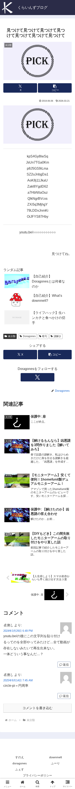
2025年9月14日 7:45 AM (18, 680)
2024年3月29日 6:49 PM (18, 630)
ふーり (55, 763)
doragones (19, 763)
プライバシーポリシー (37, 775)
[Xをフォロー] (37, 377)
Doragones (29, 336)
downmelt (55, 757)
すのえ (19, 757)
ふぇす (19, 769)
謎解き (57, 336)
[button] (55, 88)
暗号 (44, 336)
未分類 (11, 336)
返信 (66, 664)
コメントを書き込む (37, 708)
